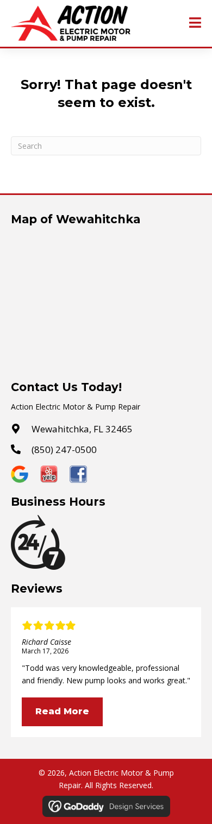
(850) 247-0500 (64, 449)
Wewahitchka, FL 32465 (82, 429)
